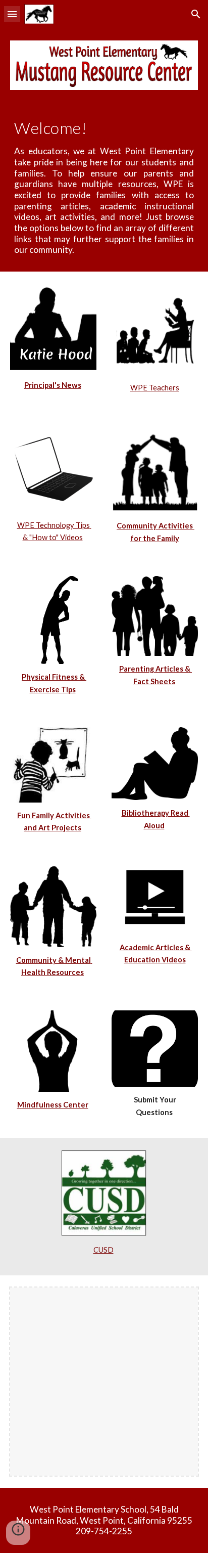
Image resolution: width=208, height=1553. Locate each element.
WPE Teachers (154, 387)
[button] (12, 14)
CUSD (103, 1250)
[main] (104, 186)
